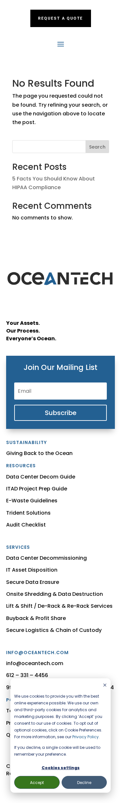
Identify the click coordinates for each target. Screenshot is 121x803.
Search (97, 147)
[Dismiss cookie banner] (105, 685)
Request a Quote (60, 18)
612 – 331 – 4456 (27, 675)
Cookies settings (61, 767)
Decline (84, 782)
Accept (37, 782)
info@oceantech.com (34, 663)
